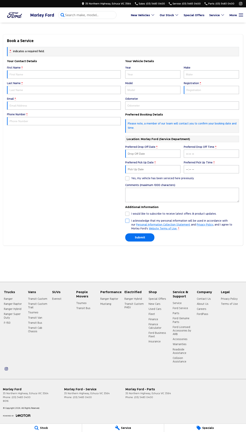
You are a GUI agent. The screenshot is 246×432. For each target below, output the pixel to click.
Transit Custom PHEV (134, 305)
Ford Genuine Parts (181, 320)
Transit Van (35, 317)
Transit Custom (37, 299)
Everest (56, 299)
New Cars (154, 304)
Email (11, 99)
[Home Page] (14, 15)
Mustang (105, 304)
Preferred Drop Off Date (141, 147)
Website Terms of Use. (163, 228)
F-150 (7, 322)
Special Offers (194, 15)
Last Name (15, 83)
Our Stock (167, 15)
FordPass (202, 314)
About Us (202, 304)
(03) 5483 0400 (21, 397)
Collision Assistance (179, 359)
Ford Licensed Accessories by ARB (182, 330)
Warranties (179, 344)
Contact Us (204, 299)
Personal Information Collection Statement (163, 224)
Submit (140, 237)
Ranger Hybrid (12, 309)
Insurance (155, 341)
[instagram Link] (240, 3)
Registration (192, 83)
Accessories (180, 339)
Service (214, 15)
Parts (176, 313)
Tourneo (33, 312)
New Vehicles (140, 15)
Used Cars (155, 309)
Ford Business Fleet (157, 334)
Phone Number (17, 114)
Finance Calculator (155, 326)
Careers (201, 309)
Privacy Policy (205, 224)
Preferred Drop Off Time (200, 147)
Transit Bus (35, 322)
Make (187, 67)
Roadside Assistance (179, 351)
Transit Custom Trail (37, 305)
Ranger (8, 299)
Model (129, 83)
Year (128, 67)
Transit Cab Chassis (35, 329)
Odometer (131, 99)
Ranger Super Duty (12, 315)
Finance (153, 319)
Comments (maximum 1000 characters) (150, 185)
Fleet (152, 314)
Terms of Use (229, 304)
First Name (15, 67)
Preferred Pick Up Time (199, 162)
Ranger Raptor (13, 304)
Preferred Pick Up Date (140, 162)
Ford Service (180, 308)
